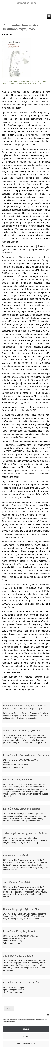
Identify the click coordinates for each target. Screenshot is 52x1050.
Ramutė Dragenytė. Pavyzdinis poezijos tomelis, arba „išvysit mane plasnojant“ (24, 707)
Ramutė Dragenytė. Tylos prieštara (21, 909)
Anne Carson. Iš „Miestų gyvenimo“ (22, 730)
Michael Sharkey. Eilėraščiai (18, 779)
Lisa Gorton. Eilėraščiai (15, 855)
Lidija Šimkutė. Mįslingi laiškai (19, 931)
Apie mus (9, 1008)
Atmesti (26, 1036)
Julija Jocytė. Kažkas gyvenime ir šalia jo (25, 833)
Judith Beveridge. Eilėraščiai (18, 955)
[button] (48, 1014)
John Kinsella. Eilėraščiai (16, 882)
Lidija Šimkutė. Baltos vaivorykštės (21, 982)
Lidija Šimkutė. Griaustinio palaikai (21, 808)
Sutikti (26, 1029)
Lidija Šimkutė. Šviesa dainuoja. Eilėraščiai (26, 755)
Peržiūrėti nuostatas (26, 1044)
